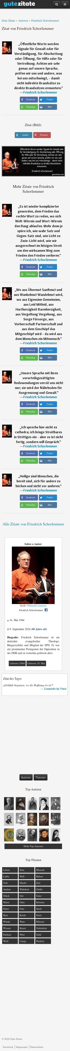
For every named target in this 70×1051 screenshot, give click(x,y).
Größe (39, 889)
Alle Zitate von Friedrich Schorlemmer (33, 524)
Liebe (6, 876)
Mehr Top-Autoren (33, 846)
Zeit (38, 883)
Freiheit (7, 934)
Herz (5, 915)
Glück (6, 895)
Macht (23, 883)
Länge (23, 941)
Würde (6, 921)
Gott (5, 883)
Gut (22, 895)
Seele (39, 908)
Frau (22, 908)
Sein (22, 870)
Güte (22, 902)
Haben (39, 876)
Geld (38, 934)
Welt (22, 876)
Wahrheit (24, 889)
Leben (6, 870)
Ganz (39, 895)
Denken (40, 941)
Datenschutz (36, 1047)
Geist (39, 915)
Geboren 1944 (17, 663)
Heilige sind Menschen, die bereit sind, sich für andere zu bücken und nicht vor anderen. (38, 481)
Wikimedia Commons (36, 605)
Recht (23, 915)
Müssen (40, 921)
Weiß (6, 941)
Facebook (8, 1047)
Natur (6, 908)
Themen (40, 777)
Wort (22, 934)
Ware (22, 921)
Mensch (40, 870)
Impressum (21, 1047)
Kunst (23, 928)
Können (40, 902)
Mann (6, 902)
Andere (7, 889)
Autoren (26, 777)
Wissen (7, 928)
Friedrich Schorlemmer (40, 92)
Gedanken (41, 928)
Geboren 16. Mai (36, 663)
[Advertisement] (35, 735)
